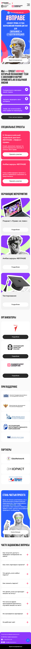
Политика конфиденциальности (10, 634)
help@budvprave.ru (10, 642)
